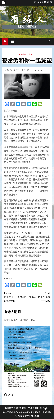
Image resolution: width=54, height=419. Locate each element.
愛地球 (31, 54)
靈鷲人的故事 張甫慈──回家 (39, 296)
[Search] (49, 41)
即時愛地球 (23, 54)
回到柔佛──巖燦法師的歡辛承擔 (15, 296)
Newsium (20, 415)
